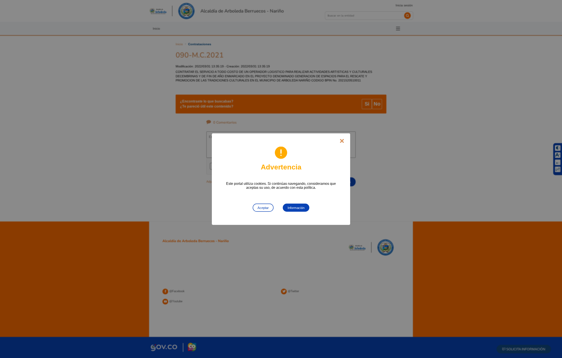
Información (296, 207)
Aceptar (263, 207)
